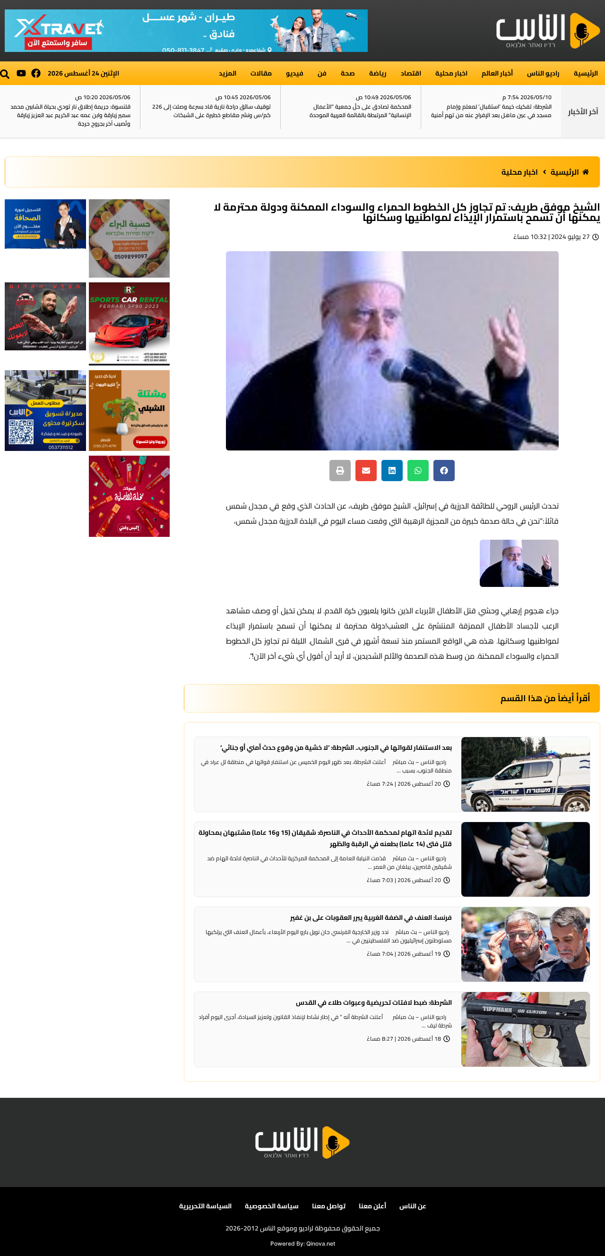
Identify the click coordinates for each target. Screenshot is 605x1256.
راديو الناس (543, 73)
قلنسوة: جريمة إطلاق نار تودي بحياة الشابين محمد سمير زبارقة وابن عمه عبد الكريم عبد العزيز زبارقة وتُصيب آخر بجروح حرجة (211, 115)
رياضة (378, 73)
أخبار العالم (497, 73)
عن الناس (412, 1206)
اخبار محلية (451, 73)
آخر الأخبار (583, 111)
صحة (348, 73)
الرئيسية (586, 73)
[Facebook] (36, 73)
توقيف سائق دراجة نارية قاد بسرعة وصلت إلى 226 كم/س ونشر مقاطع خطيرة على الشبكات (352, 110)
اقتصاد (411, 73)
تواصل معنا (329, 1206)
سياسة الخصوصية (272, 1206)
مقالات (261, 73)
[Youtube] (21, 73)
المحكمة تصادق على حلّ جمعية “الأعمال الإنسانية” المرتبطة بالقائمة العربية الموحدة (501, 110)
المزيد (227, 73)
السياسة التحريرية (205, 1206)
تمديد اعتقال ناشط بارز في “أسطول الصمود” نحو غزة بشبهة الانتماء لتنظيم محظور (73, 110)
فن (322, 73)
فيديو (294, 73)
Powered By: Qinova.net (302, 1243)
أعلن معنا (372, 1206)
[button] (4, 74)
